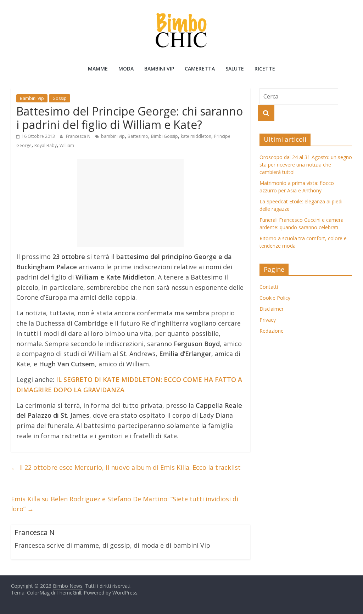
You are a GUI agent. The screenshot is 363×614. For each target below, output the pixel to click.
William (67, 145)
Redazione (271, 330)
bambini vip (113, 136)
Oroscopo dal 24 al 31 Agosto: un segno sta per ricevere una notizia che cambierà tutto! (305, 164)
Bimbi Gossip (164, 136)
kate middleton (196, 136)
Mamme (98, 68)
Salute (234, 68)
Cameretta (200, 68)
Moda (126, 68)
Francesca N (78, 136)
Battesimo (138, 136)
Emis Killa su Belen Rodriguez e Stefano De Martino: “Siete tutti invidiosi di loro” (124, 504)
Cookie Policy (274, 297)
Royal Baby (45, 145)
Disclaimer (271, 308)
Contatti (268, 286)
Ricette (265, 68)
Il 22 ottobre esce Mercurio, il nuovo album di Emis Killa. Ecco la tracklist (126, 467)
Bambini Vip (159, 68)
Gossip (59, 98)
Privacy (267, 319)
